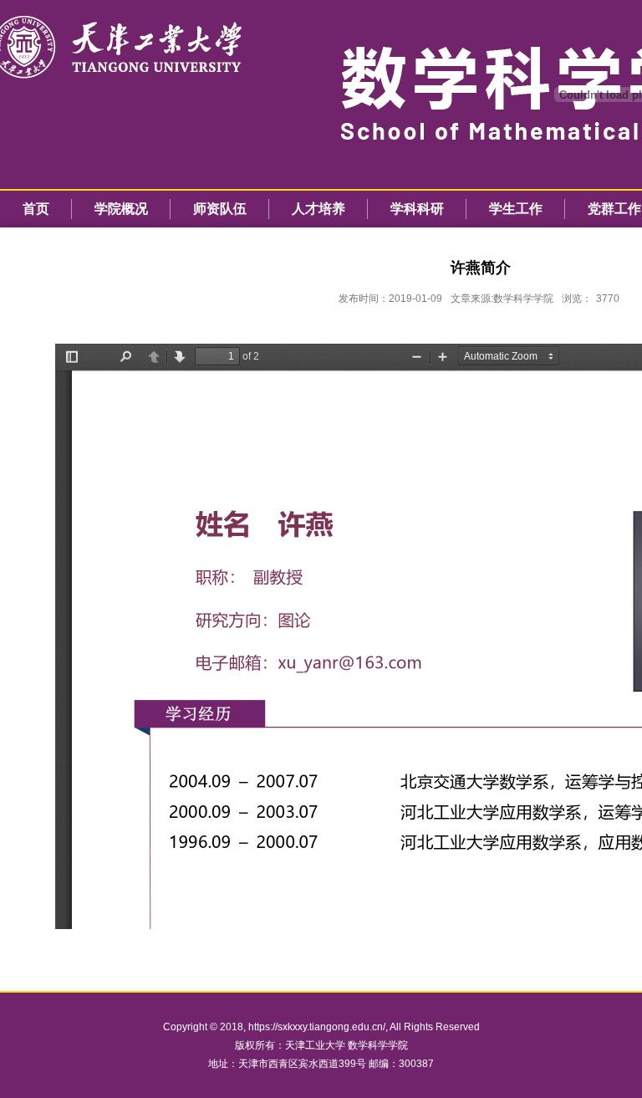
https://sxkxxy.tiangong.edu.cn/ (316, 1027)
